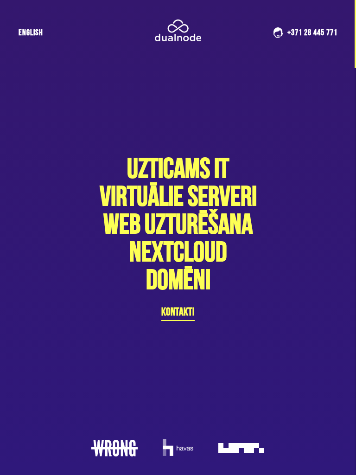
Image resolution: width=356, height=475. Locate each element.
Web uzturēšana (178, 224)
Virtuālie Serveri (178, 196)
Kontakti (178, 311)
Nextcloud (178, 251)
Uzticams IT (178, 168)
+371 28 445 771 (312, 32)
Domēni (178, 279)
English (31, 32)
